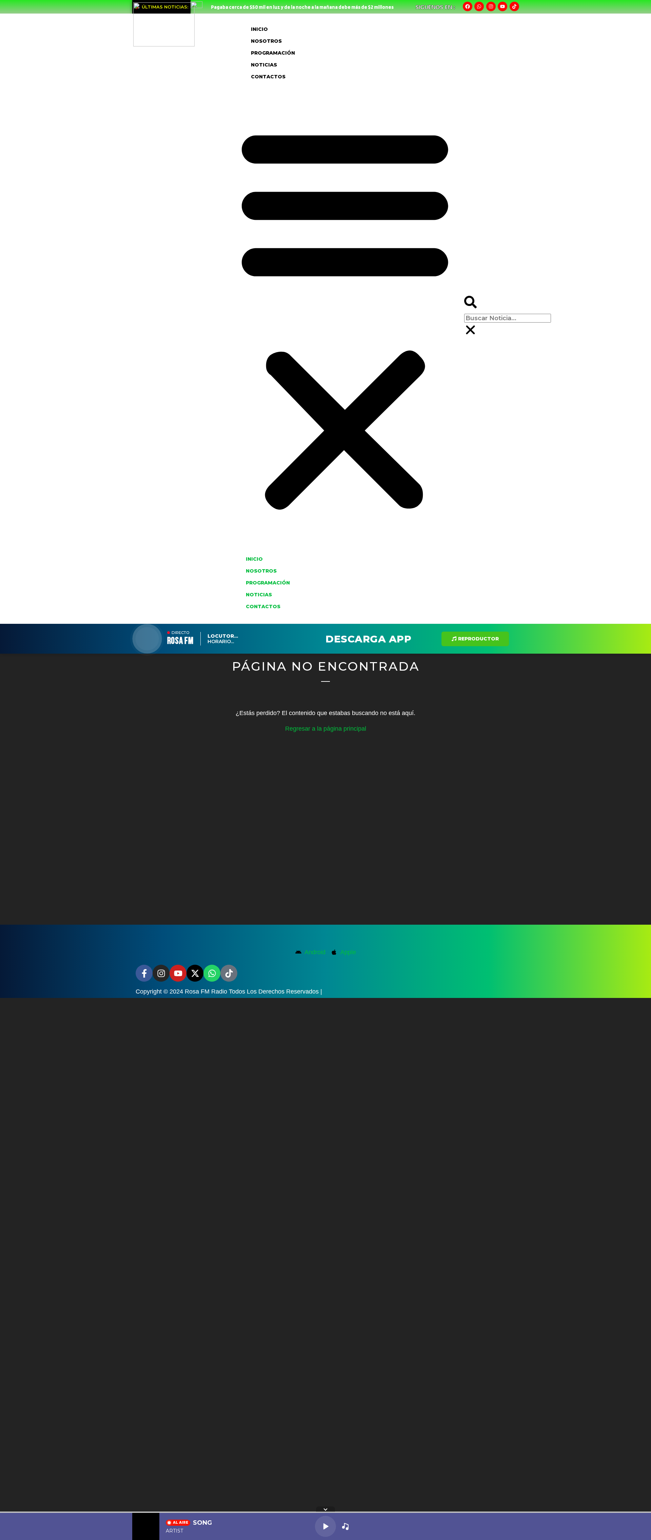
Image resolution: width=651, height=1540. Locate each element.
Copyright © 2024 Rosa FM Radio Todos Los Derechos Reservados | (229, 991)
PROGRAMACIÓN (273, 53)
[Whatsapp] (479, 6)
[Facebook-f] (144, 973)
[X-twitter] (194, 973)
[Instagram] (491, 6)
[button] (345, 318)
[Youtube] (502, 6)
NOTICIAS (264, 65)
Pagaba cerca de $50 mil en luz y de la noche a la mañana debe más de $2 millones (302, 7)
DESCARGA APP (368, 639)
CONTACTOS (268, 77)
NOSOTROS (266, 41)
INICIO (259, 29)
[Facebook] (467, 6)
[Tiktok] (514, 6)
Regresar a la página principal (325, 728)
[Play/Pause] (325, 1526)
